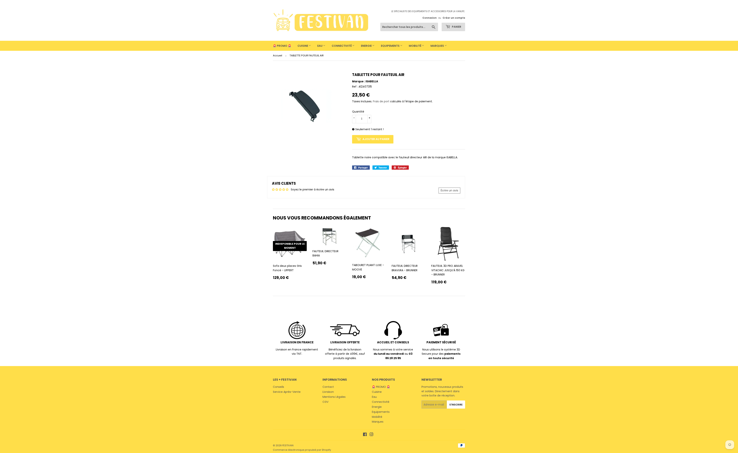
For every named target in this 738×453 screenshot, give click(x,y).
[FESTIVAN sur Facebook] (365, 435)
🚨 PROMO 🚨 (282, 46)
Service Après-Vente (287, 392)
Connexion (429, 17)
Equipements (390, 46)
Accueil (277, 55)
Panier (456, 27)
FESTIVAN (287, 445)
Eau (320, 46)
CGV (325, 402)
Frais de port (381, 101)
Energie (366, 46)
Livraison (328, 392)
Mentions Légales (334, 397)
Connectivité (342, 46)
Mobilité (415, 46)
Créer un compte (454, 17)
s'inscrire (456, 404)
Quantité (358, 111)
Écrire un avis (449, 190)
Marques (437, 46)
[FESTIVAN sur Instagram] (371, 435)
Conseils (278, 387)
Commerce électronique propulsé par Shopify (302, 450)
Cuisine (303, 46)
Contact (328, 387)
